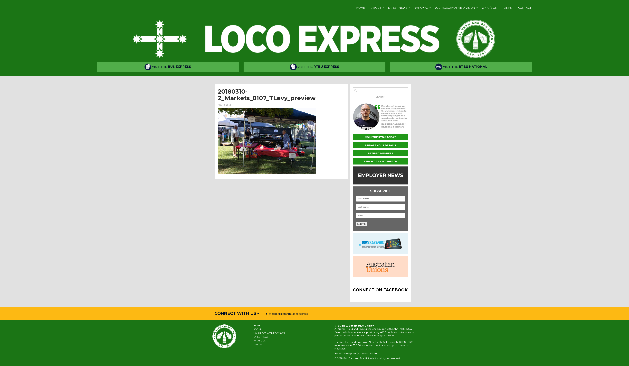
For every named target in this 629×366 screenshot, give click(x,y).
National (421, 7)
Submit (361, 223)
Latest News (397, 7)
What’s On (489, 7)
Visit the (171, 67)
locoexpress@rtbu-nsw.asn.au (360, 353)
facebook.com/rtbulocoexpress (288, 313)
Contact (524, 7)
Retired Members (380, 153)
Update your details (380, 145)
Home (360, 7)
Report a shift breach (380, 161)
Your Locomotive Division (455, 7)
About (376, 7)
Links (508, 7)
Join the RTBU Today (380, 137)
